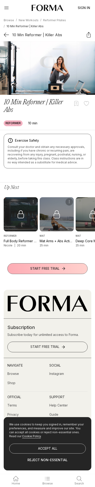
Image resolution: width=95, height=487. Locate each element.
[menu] (33, 201)
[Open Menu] (6, 8)
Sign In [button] (84, 8)
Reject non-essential (47, 460)
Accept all (47, 448)
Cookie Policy (31, 436)
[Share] (89, 35)
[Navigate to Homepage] (47, 8)
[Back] (6, 35)
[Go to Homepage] (47, 310)
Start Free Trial (44, 268)
